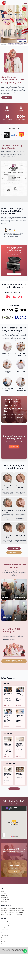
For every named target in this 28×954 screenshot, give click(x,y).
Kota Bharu (12, 910)
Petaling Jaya (19, 908)
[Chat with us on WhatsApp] (25, 951)
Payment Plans (4, 897)
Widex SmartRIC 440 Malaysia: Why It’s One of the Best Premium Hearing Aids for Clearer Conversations (7, 747)
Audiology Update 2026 (19, 774)
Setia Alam (12, 908)
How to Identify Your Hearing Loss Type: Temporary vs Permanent (8, 696)
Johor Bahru (19, 914)
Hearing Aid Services (6, 927)
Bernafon (3, 937)
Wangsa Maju (4, 910)
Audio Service (4, 935)
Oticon (3, 939)
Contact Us (4, 895)
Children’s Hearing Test (6, 923)
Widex (2, 944)
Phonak (3, 941)
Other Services (4, 929)
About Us (3, 893)
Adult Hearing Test (5, 921)
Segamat (3, 912)
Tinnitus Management (6, 925)
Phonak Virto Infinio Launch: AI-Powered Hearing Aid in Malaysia (7, 776)
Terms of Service (5, 899)
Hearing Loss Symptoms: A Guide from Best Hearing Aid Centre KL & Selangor (8, 718)
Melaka (11, 914)
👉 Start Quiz (14, 446)
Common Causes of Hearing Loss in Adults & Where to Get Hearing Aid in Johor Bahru (19, 697)
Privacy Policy (4, 901)
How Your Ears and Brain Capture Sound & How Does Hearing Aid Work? (19, 718)
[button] (1, 135)
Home (2, 891)
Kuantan (12, 912)
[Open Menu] (25, 3)
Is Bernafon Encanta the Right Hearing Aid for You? (19, 745)
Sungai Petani (19, 912)
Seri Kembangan (20, 910)
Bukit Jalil (3, 908)
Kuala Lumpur (4, 914)
